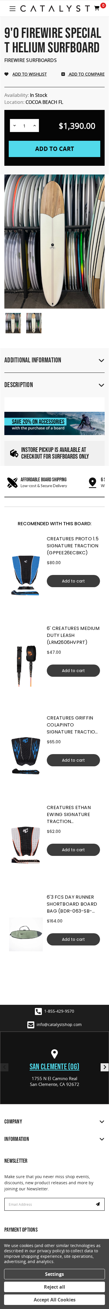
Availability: (25, 95)
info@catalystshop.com (59, 1024)
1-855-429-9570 (59, 1011)
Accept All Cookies (55, 1299)
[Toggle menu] (12, 9)
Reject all (54, 1287)
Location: (33, 102)
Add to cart (73, 581)
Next (104, 1067)
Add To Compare (86, 74)
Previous (4, 1067)
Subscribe (98, 1204)
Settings (54, 1274)
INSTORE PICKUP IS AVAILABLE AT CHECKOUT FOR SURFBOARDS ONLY (55, 453)
